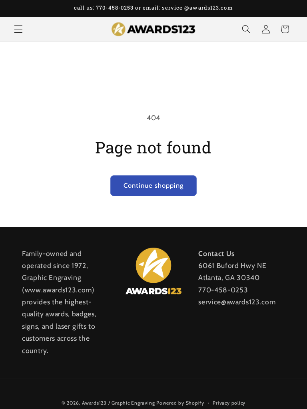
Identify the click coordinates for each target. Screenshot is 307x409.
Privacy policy (229, 403)
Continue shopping (154, 185)
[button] (18, 29)
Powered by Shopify (180, 403)
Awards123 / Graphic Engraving (118, 403)
